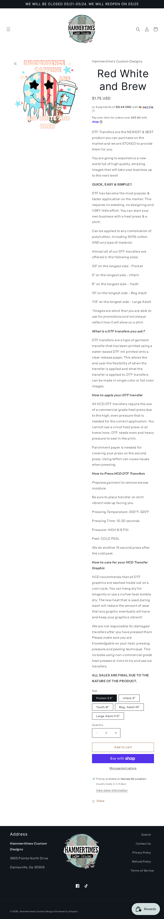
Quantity (97, 724)
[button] (8, 29)
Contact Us (143, 843)
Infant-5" (129, 698)
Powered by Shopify (66, 911)
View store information (111, 790)
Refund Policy (141, 861)
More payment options (123, 768)
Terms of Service (142, 870)
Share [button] (101, 801)
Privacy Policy (141, 852)
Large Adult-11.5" (108, 716)
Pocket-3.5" (104, 698)
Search (146, 834)
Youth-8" (102, 707)
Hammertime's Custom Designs (37, 911)
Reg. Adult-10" (129, 707)
